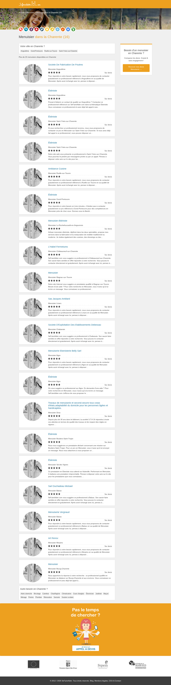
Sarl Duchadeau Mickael (60, 486)
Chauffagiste (55, 594)
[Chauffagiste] (37, 29)
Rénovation (48, 597)
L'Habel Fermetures (58, 247)
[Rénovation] (52, 29)
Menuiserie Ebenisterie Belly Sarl (64, 351)
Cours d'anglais (78, 594)
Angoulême (25, 51)
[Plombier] (26, 29)
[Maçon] (63, 29)
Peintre (31, 597)
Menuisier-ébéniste (57, 220)
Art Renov (53, 538)
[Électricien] (31, 29)
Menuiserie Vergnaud (58, 512)
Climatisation (66, 594)
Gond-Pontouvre (37, 51)
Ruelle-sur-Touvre (50, 51)
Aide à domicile (26, 594)
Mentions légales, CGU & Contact (108, 681)
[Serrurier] (21, 29)
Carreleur (45, 594)
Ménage (24, 597)
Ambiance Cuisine (57, 168)
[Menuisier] (47, 29)
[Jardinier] (73, 29)
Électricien (90, 594)
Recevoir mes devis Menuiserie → (136, 68)
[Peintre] (42, 29)
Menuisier (53, 273)
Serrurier (57, 597)
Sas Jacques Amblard (59, 299)
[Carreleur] (68, 29)
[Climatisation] (58, 29)
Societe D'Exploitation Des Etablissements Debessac (74, 325)
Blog (92, 681)
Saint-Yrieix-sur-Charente (68, 51)
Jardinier (99, 594)
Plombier (38, 597)
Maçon (106, 594)
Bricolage (37, 594)
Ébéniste (52, 90)
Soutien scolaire (67, 597)
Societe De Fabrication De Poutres (65, 64)
